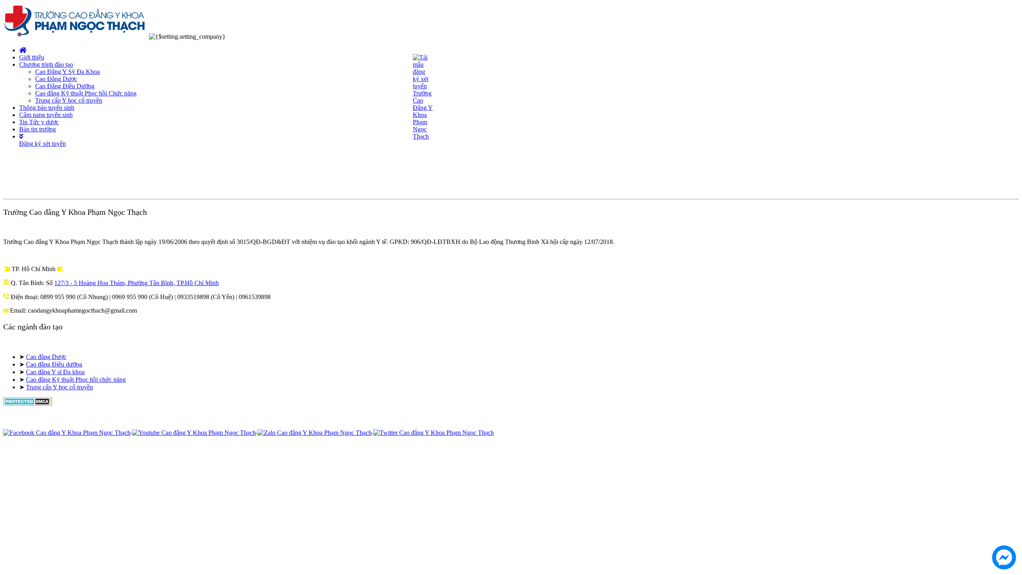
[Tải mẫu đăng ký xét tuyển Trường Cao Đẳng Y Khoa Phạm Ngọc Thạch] (423, 136)
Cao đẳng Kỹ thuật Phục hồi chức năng (76, 379)
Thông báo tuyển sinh (46, 107)
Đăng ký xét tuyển (42, 143)
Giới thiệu (31, 57)
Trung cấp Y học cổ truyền (68, 100)
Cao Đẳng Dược (56, 78)
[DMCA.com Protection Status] (27, 403)
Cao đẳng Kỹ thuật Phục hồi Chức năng (86, 93)
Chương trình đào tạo (46, 64)
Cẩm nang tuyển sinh (46, 114)
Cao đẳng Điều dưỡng (54, 364)
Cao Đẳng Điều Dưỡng (65, 86)
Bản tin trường (37, 129)
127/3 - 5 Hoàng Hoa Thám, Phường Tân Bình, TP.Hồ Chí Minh (136, 283)
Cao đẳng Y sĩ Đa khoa (55, 372)
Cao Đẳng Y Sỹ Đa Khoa (67, 71)
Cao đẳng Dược (46, 356)
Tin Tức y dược (39, 122)
